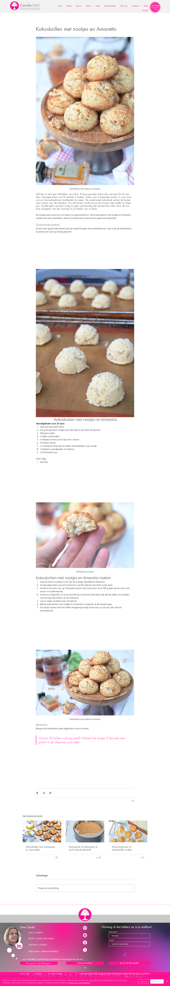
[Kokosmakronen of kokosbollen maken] (128, 831)
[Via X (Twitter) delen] (43, 793)
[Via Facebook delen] (37, 793)
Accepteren (157, 981)
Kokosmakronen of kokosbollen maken (122, 848)
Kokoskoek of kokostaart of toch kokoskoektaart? (83, 848)
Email (111, 940)
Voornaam (113, 932)
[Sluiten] (166, 981)
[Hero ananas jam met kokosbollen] (42, 831)
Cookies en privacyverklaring (79, 982)
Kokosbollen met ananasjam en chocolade (40, 848)
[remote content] (85, 250)
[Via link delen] (50, 793)
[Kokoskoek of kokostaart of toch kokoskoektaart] (85, 831)
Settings (143, 981)
